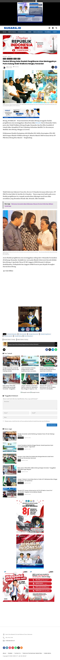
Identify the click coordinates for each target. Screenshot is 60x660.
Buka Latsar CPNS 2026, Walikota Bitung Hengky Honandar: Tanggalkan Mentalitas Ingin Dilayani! (10, 387)
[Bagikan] (56, 67)
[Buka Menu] (53, 28)
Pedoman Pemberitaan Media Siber (32, 653)
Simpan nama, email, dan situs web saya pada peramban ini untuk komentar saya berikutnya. (27, 421)
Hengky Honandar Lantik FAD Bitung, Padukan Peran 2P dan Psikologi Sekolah (11, 369)
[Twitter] (49, 349)
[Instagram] (10, 647)
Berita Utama (9, 58)
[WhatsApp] (56, 349)
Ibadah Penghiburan (46, 334)
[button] (49, 28)
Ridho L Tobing (9, 66)
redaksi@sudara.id (10, 640)
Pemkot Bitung (18, 336)
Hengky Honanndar (33, 334)
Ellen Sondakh (23, 334)
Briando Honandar (12, 334)
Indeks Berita (47, 653)
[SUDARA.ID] (12, 27)
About (4, 653)
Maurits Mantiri (8, 336)
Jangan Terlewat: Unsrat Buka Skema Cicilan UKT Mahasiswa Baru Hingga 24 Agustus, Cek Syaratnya (29, 387)
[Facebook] (46, 349)
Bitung (15, 58)
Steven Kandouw (29, 336)
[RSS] (21, 647)
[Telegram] (52, 349)
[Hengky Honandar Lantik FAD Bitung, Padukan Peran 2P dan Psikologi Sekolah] (11, 361)
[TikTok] (18, 647)
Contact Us (17, 653)
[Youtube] (12, 647)
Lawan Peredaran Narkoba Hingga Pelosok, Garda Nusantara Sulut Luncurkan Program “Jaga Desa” (28, 369)
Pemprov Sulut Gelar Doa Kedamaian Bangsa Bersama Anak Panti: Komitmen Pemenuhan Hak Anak (48, 369)
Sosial (19, 58)
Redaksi (10, 653)
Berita (4, 58)
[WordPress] (7, 647)
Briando (38, 123)
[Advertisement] (30, 286)
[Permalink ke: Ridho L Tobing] (4, 67)
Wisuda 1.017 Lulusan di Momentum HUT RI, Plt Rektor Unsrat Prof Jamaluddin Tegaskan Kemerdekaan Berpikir (48, 387)
